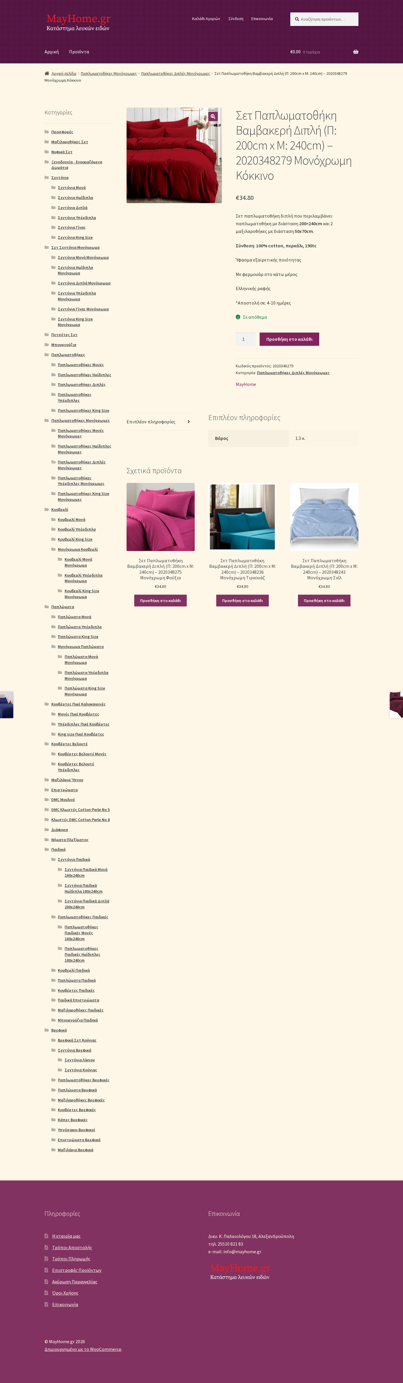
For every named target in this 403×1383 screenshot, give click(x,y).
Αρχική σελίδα (64, 73)
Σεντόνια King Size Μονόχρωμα (75, 322)
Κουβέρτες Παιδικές (76, 990)
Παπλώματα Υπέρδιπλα (79, 626)
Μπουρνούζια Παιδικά (78, 1020)
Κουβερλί (59, 509)
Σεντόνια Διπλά (72, 207)
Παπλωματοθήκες (68, 354)
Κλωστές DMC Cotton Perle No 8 (80, 819)
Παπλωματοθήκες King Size (83, 410)
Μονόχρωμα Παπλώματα (81, 646)
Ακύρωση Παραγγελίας (74, 1282)
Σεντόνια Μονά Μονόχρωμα (83, 257)
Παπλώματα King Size (78, 636)
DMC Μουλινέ (63, 799)
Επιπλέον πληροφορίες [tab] (151, 422)
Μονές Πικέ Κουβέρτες (78, 714)
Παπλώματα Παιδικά (77, 980)
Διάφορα (59, 829)
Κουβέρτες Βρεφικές (77, 1109)
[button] (213, 116)
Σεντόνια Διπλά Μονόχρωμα (84, 283)
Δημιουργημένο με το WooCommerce (83, 1349)
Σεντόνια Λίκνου (80, 1060)
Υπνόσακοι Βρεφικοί (76, 1129)
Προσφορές (62, 131)
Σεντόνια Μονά (72, 187)
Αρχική (52, 52)
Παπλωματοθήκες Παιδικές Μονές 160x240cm (81, 932)
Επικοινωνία (262, 18)
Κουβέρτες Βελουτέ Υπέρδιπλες (76, 766)
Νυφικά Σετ (62, 151)
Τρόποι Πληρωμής (71, 1259)
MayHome (246, 384)
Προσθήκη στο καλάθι (289, 339)
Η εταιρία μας (66, 1236)
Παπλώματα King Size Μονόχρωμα (85, 691)
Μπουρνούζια (63, 344)
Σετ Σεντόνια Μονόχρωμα (75, 247)
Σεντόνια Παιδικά (74, 859)
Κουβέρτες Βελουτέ (69, 743)
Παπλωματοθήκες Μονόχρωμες (109, 73)
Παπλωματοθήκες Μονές (81, 364)
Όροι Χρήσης (65, 1293)
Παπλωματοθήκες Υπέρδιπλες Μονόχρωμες (81, 480)
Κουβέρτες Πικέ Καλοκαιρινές (78, 704)
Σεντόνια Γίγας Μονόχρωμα (83, 309)
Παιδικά (58, 849)
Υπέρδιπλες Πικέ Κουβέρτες (83, 724)
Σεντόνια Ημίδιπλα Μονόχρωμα (75, 270)
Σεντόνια (59, 177)
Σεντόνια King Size (75, 237)
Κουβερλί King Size (75, 539)
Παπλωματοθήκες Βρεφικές (83, 1080)
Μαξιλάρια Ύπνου (67, 779)
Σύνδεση (235, 18)
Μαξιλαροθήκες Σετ (69, 141)
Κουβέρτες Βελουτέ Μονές (82, 754)
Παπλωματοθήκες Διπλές (82, 384)
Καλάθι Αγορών (206, 18)
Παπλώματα (62, 606)
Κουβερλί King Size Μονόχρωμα (82, 593)
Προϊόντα (79, 52)
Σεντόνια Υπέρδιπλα (77, 217)
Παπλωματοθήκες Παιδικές (83, 917)
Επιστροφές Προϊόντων (76, 1270)
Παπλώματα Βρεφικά (77, 1090)
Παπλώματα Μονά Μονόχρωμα (81, 659)
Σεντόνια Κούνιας (81, 1070)
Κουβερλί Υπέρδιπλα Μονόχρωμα (83, 578)
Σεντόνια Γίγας (72, 227)
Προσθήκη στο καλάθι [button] (160, 600)
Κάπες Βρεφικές (73, 1119)
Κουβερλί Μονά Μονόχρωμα (78, 562)
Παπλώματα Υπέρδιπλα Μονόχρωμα (86, 675)
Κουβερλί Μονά (71, 519)
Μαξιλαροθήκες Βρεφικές (81, 1100)
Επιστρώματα (64, 789)
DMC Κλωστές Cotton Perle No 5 (80, 809)
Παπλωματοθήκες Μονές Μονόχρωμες (81, 433)
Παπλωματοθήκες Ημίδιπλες (84, 374)
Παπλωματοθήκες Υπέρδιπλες (74, 397)
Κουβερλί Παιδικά (74, 970)
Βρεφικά (59, 1030)
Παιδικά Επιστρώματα (78, 1000)
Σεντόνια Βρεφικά (74, 1050)
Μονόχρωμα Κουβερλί (78, 549)
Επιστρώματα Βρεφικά (79, 1139)
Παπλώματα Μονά (74, 616)
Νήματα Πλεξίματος (70, 839)
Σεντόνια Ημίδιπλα (75, 197)
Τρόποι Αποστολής (72, 1247)
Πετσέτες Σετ (64, 334)
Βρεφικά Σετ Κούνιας (77, 1040)
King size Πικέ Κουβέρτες (81, 734)
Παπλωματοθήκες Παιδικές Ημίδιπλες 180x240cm (82, 954)
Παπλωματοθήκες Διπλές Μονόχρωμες (175, 73)
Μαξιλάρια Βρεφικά (75, 1149)
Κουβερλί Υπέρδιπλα (77, 529)
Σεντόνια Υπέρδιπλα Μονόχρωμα (77, 296)
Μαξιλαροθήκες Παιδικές (81, 1010)
